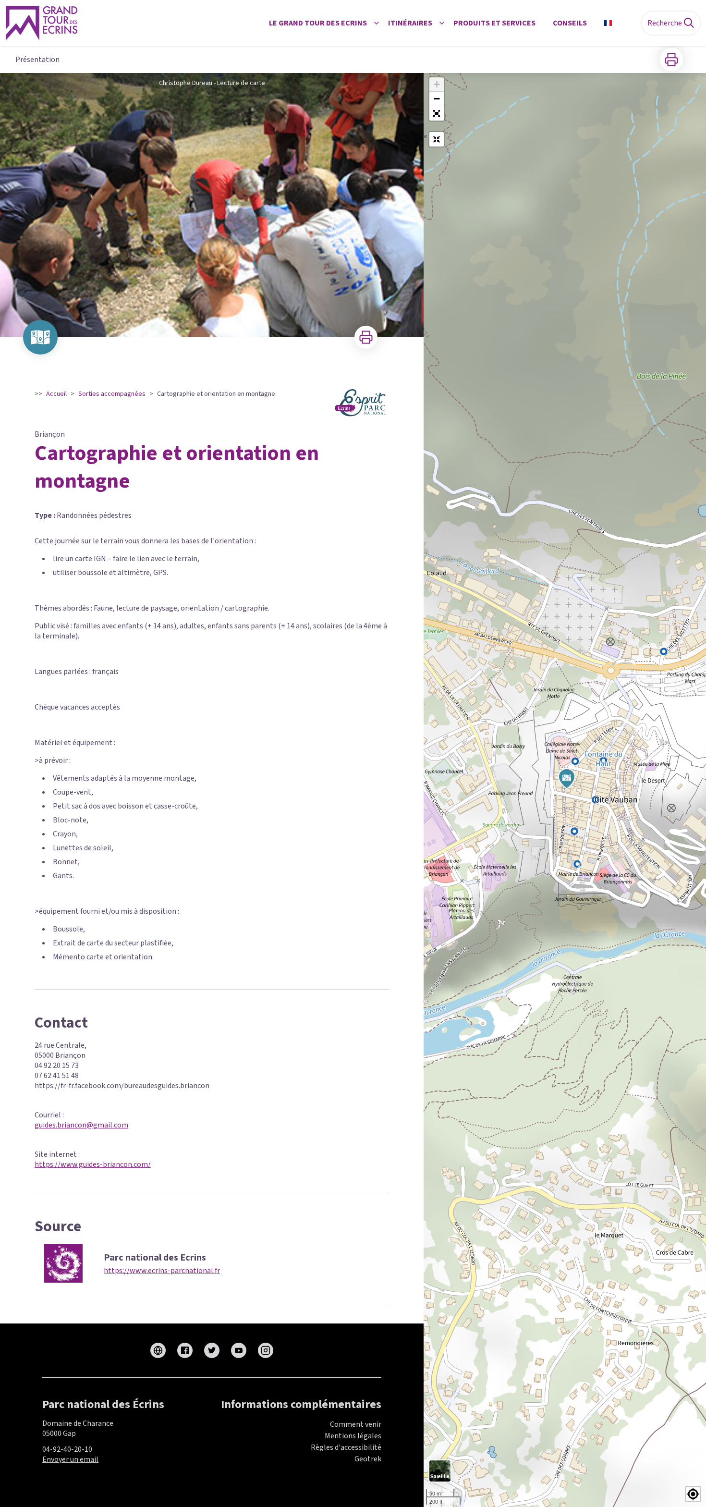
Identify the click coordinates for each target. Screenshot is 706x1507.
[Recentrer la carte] (436, 139)
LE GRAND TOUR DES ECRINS (318, 23)
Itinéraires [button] (410, 23)
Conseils (570, 23)
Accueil (56, 394)
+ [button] (437, 84)
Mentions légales (353, 1436)
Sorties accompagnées (112, 394)
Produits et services (494, 23)
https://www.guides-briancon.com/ (93, 1164)
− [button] (437, 99)
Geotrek (367, 1459)
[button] (436, 113)
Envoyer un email (70, 1459)
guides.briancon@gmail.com (81, 1125)
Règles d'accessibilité (346, 1447)
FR (620, 23)
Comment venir (355, 1424)
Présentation (37, 59)
